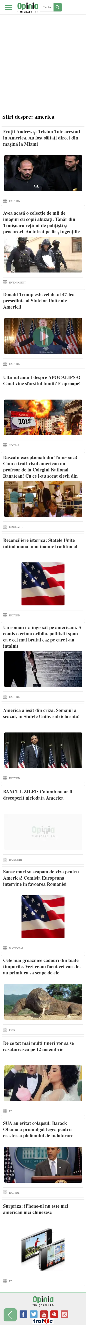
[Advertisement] (43, 64)
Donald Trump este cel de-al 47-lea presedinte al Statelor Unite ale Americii (39, 300)
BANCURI (15, 859)
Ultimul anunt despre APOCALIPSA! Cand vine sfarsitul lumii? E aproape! (42, 380)
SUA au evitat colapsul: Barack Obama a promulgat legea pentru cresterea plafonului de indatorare (38, 1129)
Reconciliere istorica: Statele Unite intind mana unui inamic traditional (40, 543)
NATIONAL (16, 948)
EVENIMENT (17, 282)
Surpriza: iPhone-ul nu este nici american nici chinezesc (35, 1209)
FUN (12, 1029)
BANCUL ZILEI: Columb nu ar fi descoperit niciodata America (37, 794)
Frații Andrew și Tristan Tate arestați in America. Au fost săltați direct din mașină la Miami (41, 137)
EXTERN (14, 201)
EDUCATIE (16, 527)
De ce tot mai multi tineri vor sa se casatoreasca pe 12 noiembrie (38, 1046)
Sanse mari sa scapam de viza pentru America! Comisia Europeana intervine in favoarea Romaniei (41, 877)
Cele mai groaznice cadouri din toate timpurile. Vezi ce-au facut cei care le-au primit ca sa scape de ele (42, 966)
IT (10, 1111)
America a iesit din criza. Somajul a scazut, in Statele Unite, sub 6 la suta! (41, 713)
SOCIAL (14, 445)
